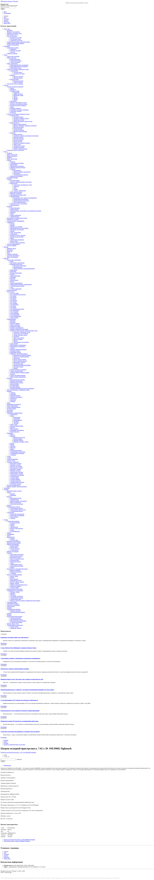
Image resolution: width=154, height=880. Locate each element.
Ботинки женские (18, 76)
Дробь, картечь (14, 209)
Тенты (12, 563)
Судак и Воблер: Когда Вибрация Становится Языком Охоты (18, 648)
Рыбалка (6, 258)
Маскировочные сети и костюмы (19, 228)
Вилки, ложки (14, 576)
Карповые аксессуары (16, 264)
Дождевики (13, 101)
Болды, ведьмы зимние (19, 359)
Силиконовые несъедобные (17, 452)
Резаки (12, 530)
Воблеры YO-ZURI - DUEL (21, 441)
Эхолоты (12, 518)
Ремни (12, 238)
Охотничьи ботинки (15, 60)
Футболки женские (18, 130)
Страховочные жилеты (16, 511)
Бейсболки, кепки (18, 95)
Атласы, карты (14, 626)
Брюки (12, 88)
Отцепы (12, 348)
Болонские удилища (15, 463)
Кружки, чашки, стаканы (17, 582)
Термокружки (11, 606)
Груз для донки (14, 293)
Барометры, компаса (15, 628)
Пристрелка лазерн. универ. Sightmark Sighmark (17, 841)
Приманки (10, 433)
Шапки (15, 99)
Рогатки (15, 189)
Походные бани (14, 560)
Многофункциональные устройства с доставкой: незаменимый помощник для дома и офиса (27, 689)
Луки (14, 187)
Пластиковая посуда (12, 34)
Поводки (12, 278)
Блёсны (12, 434)
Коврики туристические (13, 541)
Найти (2, 9)
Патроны (9, 206)
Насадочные (16, 417)
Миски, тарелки (14, 583)
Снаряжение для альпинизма (15, 590)
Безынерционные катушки (17, 379)
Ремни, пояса (17, 144)
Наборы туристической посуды (18, 584)
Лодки (9, 492)
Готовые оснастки (12, 290)
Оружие (9, 179)
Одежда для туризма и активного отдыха (18, 114)
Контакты (6, 21)
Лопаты (12, 538)
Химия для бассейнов (13, 44)
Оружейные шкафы (12, 177)
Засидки (12, 223)
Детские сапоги (17, 72)
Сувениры (13, 573)
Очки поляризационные (13, 407)
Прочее (12, 281)
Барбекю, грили (11, 248)
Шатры (12, 567)
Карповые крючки (15, 395)
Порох (12, 213)
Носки (12, 107)
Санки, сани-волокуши (16, 371)
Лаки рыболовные (15, 275)
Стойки (9, 457)
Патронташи (13, 234)
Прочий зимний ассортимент (18, 369)
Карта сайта (7, 23)
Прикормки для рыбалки (17, 430)
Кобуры (12, 225)
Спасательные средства (13, 506)
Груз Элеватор (14, 312)
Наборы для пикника (13, 551)
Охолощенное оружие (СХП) (18, 195)
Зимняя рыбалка (11, 319)
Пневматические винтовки (20, 199)
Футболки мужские (18, 147)
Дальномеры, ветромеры (17, 163)
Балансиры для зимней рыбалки (22, 355)
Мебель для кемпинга (13, 544)
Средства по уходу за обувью (15, 83)
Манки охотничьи (12, 156)
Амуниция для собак (12, 47)
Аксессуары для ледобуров (20, 333)
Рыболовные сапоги (15, 68)
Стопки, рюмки (14, 587)
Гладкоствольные (15, 208)
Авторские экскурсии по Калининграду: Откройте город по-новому (20, 731)
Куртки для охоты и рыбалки (18, 105)
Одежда (6, 85)
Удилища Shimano (15, 479)
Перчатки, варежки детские (21, 118)
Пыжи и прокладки (15, 215)
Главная (6, 16)
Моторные (13, 495)
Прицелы (12, 169)
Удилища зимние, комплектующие (19, 372)
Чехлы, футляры (17, 339)
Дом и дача (7, 29)
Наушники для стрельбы (17, 229)
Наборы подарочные (16, 571)
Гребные (12, 493)
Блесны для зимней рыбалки (21, 356)
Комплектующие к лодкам (14, 491)
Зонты (9, 535)
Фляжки (9, 613)
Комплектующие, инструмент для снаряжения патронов (25, 210)
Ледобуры (16, 336)
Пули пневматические (19, 202)
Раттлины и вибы (18, 366)
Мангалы (9, 251)
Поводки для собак (15, 50)
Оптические (16, 173)
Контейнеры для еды (16, 580)
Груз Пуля (13, 306)
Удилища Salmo (14, 478)
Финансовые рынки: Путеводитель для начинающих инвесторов (19, 721)
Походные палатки (15, 561)
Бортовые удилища (15, 465)
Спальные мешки (12, 602)
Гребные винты (14, 499)
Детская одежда (14, 115)
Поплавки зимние (15, 351)
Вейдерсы (13, 89)
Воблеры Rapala (17, 439)
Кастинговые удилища (16, 467)
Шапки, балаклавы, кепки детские (22, 121)
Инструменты (11, 537)
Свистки (12, 52)
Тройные (12, 401)
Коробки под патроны (16, 226)
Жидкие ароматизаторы (16, 426)
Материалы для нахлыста (14, 404)
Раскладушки (14, 547)
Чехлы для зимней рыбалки (17, 375)
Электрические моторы (16, 504)
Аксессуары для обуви (13, 56)
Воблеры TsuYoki (18, 440)
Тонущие (15, 423)
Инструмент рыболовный (17, 262)
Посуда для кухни (12, 36)
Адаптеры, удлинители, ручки (21, 332)
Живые (12, 444)
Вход (5, 11)
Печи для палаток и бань (17, 558)
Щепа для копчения (12, 257)
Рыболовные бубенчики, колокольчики (21, 284)
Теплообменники (15, 531)
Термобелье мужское (19, 146)
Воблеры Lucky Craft (19, 437)
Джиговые (13, 394)
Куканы (12, 274)
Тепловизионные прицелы (20, 174)
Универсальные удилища (17, 482)
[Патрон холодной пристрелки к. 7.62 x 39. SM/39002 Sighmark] (18, 752)
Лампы (12, 525)
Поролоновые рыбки (16, 450)
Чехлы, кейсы (14, 241)
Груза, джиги (10, 291)
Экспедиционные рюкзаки (17, 612)
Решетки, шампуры (12, 254)
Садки (9, 456)
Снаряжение (10, 222)
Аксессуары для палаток (17, 554)
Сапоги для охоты (15, 62)
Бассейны (9, 30)
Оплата (6, 20)
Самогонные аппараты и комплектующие (18, 42)
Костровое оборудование (14, 543)
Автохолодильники (15, 618)
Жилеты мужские (18, 137)
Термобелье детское (18, 120)
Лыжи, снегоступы (12, 154)
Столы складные (14, 548)
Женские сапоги (17, 78)
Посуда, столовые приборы (14, 574)
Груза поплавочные (15, 316)
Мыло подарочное (15, 570)
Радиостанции (14, 517)
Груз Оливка (13, 303)
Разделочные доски (15, 39)
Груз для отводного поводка (18, 294)
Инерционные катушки (16, 382)
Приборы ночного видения (17, 167)
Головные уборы (14, 91)
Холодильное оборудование (14, 616)
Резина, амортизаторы (16, 283)
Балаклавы (16, 92)
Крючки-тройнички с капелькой (19, 329)
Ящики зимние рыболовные (18, 377)
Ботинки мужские (18, 81)
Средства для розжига (13, 255)
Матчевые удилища (15, 469)
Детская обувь (14, 70)
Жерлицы (12, 322)
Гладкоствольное (14, 180)
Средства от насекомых (13, 605)
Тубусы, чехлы (11, 460)
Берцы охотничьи (15, 59)
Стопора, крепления (15, 288)
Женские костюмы (18, 127)
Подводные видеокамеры (17, 515)
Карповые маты (17, 267)
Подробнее (4, 643)
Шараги (15, 368)
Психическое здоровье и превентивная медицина (15, 668)
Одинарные (13, 398)
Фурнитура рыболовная (13, 485)
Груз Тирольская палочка (17, 309)
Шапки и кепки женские (20, 131)
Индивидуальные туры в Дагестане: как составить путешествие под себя (22, 679)
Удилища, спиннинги (13, 462)
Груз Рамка (13, 307)
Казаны (12, 577)
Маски (15, 96)
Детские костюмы (18, 117)
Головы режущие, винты (20, 335)
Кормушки (13, 271)
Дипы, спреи (13, 424)
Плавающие (16, 418)
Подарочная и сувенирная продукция (17, 569)
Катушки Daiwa (14, 384)
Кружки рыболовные (16, 273)
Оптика (9, 160)
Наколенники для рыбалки (17, 346)
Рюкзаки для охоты (15, 610)
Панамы (15, 98)
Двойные (12, 392)
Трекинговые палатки (16, 564)
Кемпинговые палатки (16, 556)
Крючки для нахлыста (16, 397)
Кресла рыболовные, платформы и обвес (18, 390)
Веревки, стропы (15, 592)
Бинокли (12, 161)
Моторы (9, 496)
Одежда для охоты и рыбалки (15, 86)
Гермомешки (10, 534)
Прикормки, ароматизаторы (14, 413)
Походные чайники (15, 586)
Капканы (9, 153)
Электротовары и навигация (15, 625)
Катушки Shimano (15, 387)
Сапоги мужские (18, 82)
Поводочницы (14, 280)
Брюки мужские (17, 134)
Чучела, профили (11, 245)
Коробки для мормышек (16, 327)
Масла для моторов (15, 502)
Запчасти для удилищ (16, 466)
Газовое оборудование (13, 521)
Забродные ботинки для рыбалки (19, 65)
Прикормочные (17, 420)
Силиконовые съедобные (17, 453)
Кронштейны (14, 164)
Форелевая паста (14, 431)
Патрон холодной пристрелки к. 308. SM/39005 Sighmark (19, 839)
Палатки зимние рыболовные (18, 349)
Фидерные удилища (15, 483)
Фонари (9, 615)
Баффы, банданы (18, 94)
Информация (7, 765)
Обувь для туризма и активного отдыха (18, 69)
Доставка (6, 18)
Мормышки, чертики (19, 362)
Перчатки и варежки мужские (21, 143)
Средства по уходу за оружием (18, 203)
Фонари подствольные (16, 176)
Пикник (6, 247)
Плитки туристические (16, 528)
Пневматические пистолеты (21, 200)
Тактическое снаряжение (17, 239)
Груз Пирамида (14, 304)
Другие (12, 443)
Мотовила (13, 277)
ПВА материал (14, 428)
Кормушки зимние (15, 326)
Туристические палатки (16, 566)
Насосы (9, 505)
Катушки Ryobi (14, 385)
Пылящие (16, 421)
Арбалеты (16, 186)
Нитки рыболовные (12, 405)
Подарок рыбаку (11, 408)
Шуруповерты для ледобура (21, 342)
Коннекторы (13, 270)
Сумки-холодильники (16, 622)
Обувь (5, 55)
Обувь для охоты (11, 57)
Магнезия (13, 595)
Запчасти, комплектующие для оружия (20, 182)
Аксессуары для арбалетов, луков (22, 185)
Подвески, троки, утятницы (18, 235)
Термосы (9, 608)
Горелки (12, 524)
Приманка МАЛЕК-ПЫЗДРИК (22, 365)
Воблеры (12, 436)
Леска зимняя (14, 343)
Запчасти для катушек (16, 381)
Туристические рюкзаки (13, 609)
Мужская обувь (14, 79)
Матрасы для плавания (13, 31)
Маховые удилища (15, 470)
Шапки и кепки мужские (20, 148)
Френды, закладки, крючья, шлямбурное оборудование (25, 600)
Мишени (9, 157)
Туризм (6, 519)
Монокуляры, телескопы (17, 166)
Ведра (12, 261)
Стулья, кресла (14, 550)
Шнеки (15, 340)
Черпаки (12, 374)
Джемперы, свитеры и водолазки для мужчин (25, 135)
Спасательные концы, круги (18, 509)
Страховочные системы (16, 597)
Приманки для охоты (13, 219)
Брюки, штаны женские (19, 124)
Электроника (10, 512)
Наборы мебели (14, 545)
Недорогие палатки (15, 557)
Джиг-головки (14, 317)
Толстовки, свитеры (15, 111)
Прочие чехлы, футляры (17, 236)
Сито (11, 287)
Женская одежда (14, 122)
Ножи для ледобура (18, 338)
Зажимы (12, 593)
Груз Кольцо (13, 300)
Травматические (14, 216)
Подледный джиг (18, 364)
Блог (5, 17)
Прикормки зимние (15, 352)
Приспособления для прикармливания (24, 268)
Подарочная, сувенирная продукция (17, 218)
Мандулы (12, 447)
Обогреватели (14, 527)
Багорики (12, 320)
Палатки (9, 553)
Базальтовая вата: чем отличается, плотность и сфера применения (20, 710)
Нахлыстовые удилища (16, 472)
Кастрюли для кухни (16, 37)
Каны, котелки (14, 579)
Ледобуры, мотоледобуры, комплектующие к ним (23, 330)
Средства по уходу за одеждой (15, 150)
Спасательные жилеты (16, 508)
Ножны (12, 231)
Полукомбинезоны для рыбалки (19, 66)
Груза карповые (14, 313)
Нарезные (13, 212)
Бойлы (12, 416)
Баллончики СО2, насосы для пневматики (25, 198)
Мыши (12, 449)
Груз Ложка (13, 301)
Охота (5, 151)
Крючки (9, 391)
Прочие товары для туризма (14, 589)
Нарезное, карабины (15, 193)
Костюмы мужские (18, 138)
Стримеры (13, 454)
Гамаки (9, 532)
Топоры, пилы (14, 540)
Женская (12, 75)
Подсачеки (10, 410)
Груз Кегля (13, 299)
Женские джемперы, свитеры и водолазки (24, 125)
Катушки (9, 378)
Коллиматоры (17, 170)
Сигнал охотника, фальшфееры (15, 221)
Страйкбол (7, 488)
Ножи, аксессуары (12, 159)
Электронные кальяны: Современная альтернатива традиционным (20, 658)
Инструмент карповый (19, 265)
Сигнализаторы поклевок (17, 286)
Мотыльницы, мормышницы (18, 345)
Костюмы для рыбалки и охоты (18, 104)
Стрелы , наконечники (19, 190)
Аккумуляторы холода (16, 619)
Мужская (12, 133)
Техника (6, 489)
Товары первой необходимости (15, 43)
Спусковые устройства (16, 596)
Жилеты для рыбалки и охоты (18, 102)
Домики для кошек (12, 53)
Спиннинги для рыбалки (17, 475)
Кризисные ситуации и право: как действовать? (15, 637)
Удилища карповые (15, 480)
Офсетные (13, 400)
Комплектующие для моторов (18, 501)
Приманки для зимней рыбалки (19, 353)
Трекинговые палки (15, 599)
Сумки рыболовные (12, 459)
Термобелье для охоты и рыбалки (19, 109)
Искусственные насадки (20, 361)
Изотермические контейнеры (18, 621)
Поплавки (10, 411)
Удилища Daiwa (14, 476)
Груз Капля (13, 297)
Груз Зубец (13, 296)
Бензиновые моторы (15, 498)
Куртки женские (17, 128)
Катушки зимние (15, 323)
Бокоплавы (16, 358)
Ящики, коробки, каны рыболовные (17, 486)
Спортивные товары (12, 603)
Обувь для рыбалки (12, 63)
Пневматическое (14, 196)
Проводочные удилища (16, 473)
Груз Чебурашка (14, 310)
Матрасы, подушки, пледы (14, 33)
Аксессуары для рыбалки (14, 260)
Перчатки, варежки (15, 108)
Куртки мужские (18, 140)
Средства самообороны (13, 244)
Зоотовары (7, 46)
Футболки (13, 112)
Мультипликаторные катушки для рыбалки (22, 388)
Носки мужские (17, 141)
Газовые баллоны (15, 522)
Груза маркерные (15, 314)
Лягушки (12, 446)
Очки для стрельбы (15, 232)
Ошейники (13, 49)
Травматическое (14, 205)
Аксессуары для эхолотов (17, 514)
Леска (8, 403)
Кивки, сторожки (15, 325)
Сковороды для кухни (16, 40)
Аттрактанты (13, 414)
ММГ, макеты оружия (16, 192)
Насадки (12, 427)
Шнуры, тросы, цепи (13, 623)
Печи (8, 252)
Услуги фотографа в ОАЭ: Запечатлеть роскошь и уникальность (19, 700)
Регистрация (7, 13)
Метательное (13, 183)
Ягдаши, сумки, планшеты (17, 242)
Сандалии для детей (18, 73)
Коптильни (10, 249)
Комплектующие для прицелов (21, 172)
